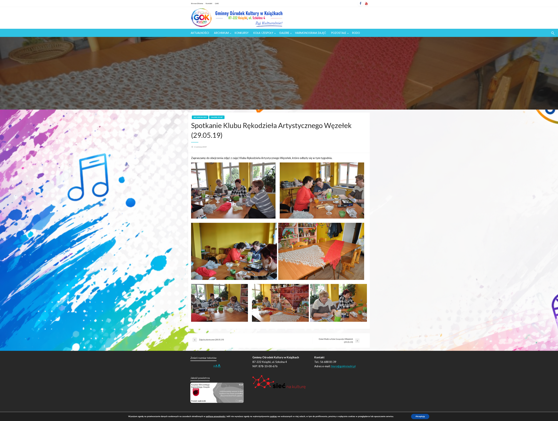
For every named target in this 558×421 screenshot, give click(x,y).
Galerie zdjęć (217, 117)
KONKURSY (241, 33)
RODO (356, 33)
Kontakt (209, 3)
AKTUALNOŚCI (200, 33)
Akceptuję (420, 416)
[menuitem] (199, 33)
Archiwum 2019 (200, 117)
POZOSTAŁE (338, 33)
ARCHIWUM (221, 33)
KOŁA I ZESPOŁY (263, 33)
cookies (273, 416)
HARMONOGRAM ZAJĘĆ (310, 33)
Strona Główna (197, 3)
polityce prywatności (215, 416)
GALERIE (284, 33)
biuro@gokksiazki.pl (343, 366)
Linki (217, 3)
